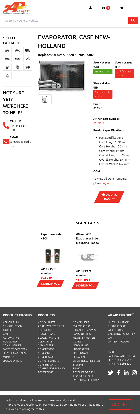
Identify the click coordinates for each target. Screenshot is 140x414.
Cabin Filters (46, 345)
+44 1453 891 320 (120, 363)
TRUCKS (7, 330)
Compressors (47, 364)
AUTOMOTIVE (11, 337)
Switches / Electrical (87, 380)
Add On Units (46, 322)
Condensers (81, 322)
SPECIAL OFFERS (12, 360)
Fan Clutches (82, 333)
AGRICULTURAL (12, 322)
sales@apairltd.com (121, 356)
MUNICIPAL (9, 356)
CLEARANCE (45, 341)
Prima (76, 368)
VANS (6, 333)
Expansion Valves (84, 330)
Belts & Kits (45, 330)
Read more (96, 404)
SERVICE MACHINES (14, 353)
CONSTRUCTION (12, 326)
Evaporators (81, 326)
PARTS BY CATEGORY (15, 349)
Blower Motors (48, 337)
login (105, 183)
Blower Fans (46, 333)
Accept (120, 404)
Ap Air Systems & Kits (51, 326)
